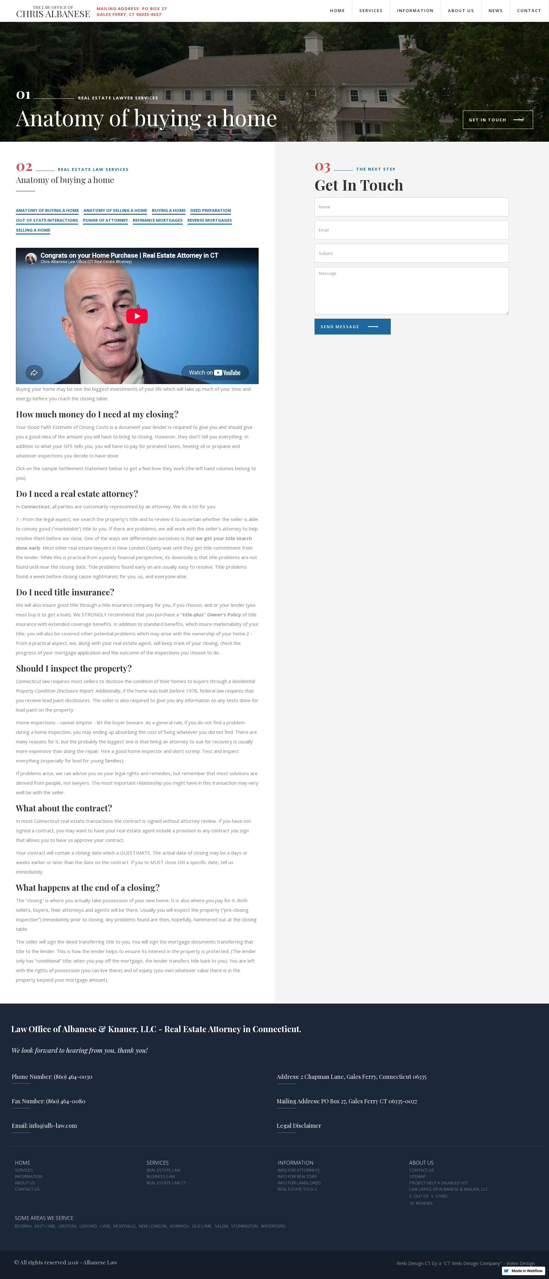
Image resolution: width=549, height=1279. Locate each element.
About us (25, 1183)
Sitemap (417, 1176)
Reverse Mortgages (209, 220)
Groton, (67, 1226)
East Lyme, (45, 1226)
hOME (22, 1163)
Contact (529, 10)
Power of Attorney (105, 220)
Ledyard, (88, 1226)
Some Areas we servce (44, 1218)
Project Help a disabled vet (438, 1183)
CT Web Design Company (472, 1263)
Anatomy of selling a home (115, 210)
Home (337, 10)
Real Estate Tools (297, 1189)
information (296, 1163)
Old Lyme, (202, 1226)
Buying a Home (169, 210)
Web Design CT (414, 1263)
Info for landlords (299, 1183)
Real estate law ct (166, 1183)
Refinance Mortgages (158, 220)
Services (371, 10)
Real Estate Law (163, 1170)
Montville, (125, 1226)
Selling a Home (33, 230)
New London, (153, 1226)
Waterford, (273, 1226)
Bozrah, (23, 1226)
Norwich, (180, 1226)
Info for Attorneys (299, 1170)
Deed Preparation (210, 210)
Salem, (222, 1226)
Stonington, (245, 1226)
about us (421, 1163)
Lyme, (105, 1226)
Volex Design (520, 1263)
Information (415, 10)
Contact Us (27, 1189)
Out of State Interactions (47, 220)
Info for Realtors (297, 1176)
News (496, 10)
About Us (461, 10)
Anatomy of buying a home (47, 210)
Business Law (160, 1176)
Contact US (421, 1170)
